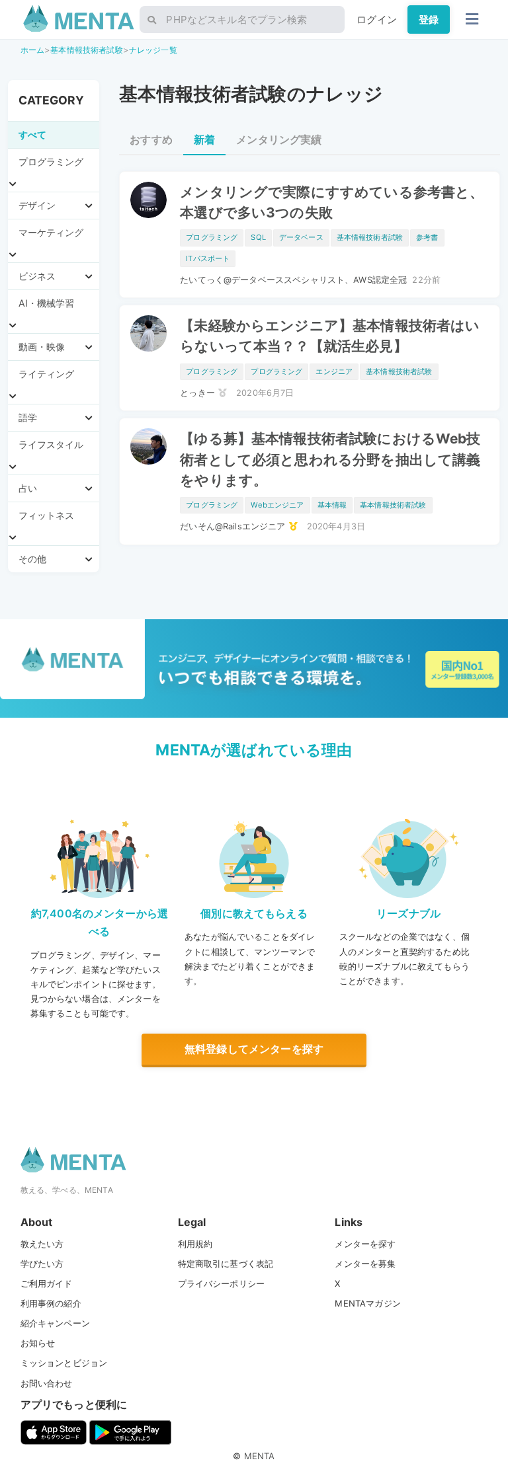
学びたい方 (42, 1263)
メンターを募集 (365, 1263)
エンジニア (334, 371)
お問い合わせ (47, 1383)
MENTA (259, 1456)
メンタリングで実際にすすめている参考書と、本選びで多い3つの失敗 (332, 202)
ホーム (32, 50)
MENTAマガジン (367, 1303)
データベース (301, 237)
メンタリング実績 (278, 139)
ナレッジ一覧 (153, 50)
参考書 (427, 237)
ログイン (377, 19)
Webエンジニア (277, 505)
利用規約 (195, 1243)
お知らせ (38, 1343)
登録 (429, 19)
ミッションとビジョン (64, 1362)
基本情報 (332, 505)
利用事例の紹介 (51, 1303)
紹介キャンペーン (55, 1323)
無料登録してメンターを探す (254, 1048)
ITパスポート (208, 258)
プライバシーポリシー (221, 1283)
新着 (204, 139)
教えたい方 (42, 1243)
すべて (32, 134)
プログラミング (211, 237)
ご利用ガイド (47, 1283)
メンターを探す (365, 1243)
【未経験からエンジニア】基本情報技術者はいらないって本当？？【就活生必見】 (330, 335)
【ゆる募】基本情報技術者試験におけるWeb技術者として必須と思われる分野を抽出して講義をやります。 (330, 459)
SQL (258, 237)
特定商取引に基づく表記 (226, 1263)
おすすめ (151, 139)
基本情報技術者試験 (86, 50)
